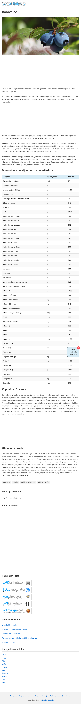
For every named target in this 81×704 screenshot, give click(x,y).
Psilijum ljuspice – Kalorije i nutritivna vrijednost (19, 638)
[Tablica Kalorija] (13, 4)
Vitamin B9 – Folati (9, 642)
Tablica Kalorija (48, 700)
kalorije (15, 482)
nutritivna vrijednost (27, 482)
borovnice (6, 482)
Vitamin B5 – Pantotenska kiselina (14, 629)
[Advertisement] (40, 73)
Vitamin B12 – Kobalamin (11, 634)
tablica (40, 482)
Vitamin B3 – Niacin (9, 625)
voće (47, 482)
